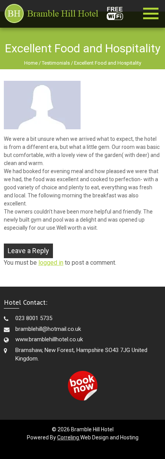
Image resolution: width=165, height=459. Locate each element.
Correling (68, 437)
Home (31, 63)
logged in (50, 262)
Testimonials (56, 63)
